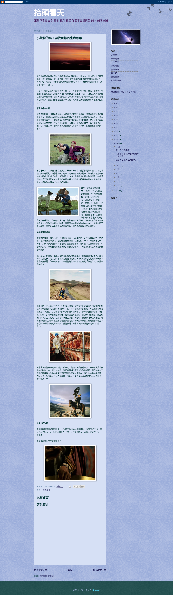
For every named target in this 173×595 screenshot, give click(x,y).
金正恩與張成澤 (122, 150)
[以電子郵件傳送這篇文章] (74, 486)
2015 (116, 127)
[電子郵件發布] (69, 486)
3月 (118, 177)
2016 (116, 123)
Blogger (96, 590)
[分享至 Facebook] (81, 486)
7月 (118, 169)
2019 (116, 111)
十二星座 (115, 62)
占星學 (114, 55)
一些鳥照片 (116, 59)
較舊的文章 (99, 570)
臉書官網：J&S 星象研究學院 (123, 92)
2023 (116, 103)
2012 (116, 139)
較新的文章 (40, 570)
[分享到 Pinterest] (84, 486)
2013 (116, 135)
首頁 (70, 570)
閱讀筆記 (115, 70)
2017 (116, 119)
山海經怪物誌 (117, 81)
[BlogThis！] (77, 486)
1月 (118, 185)
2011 (116, 143)
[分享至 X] (79, 486)
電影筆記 (46, 490)
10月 (118, 165)
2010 (116, 191)
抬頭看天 (49, 13)
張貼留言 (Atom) (47, 576)
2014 (116, 131)
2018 (116, 115)
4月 (118, 173)
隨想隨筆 (115, 66)
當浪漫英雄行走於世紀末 (126, 160)
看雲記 (114, 73)
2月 (118, 181)
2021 (116, 107)
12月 (118, 147)
